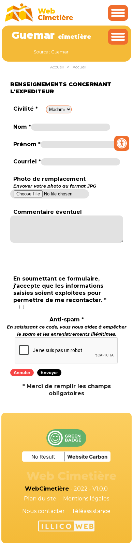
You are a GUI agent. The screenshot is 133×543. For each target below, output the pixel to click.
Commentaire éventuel (47, 212)
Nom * (22, 127)
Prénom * (27, 144)
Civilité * (25, 109)
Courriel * (27, 161)
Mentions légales (86, 498)
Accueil (57, 67)
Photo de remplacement (54, 182)
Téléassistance (91, 511)
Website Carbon (87, 456)
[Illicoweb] (66, 527)
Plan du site (40, 498)
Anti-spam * (67, 326)
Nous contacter (43, 511)
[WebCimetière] (39, 20)
